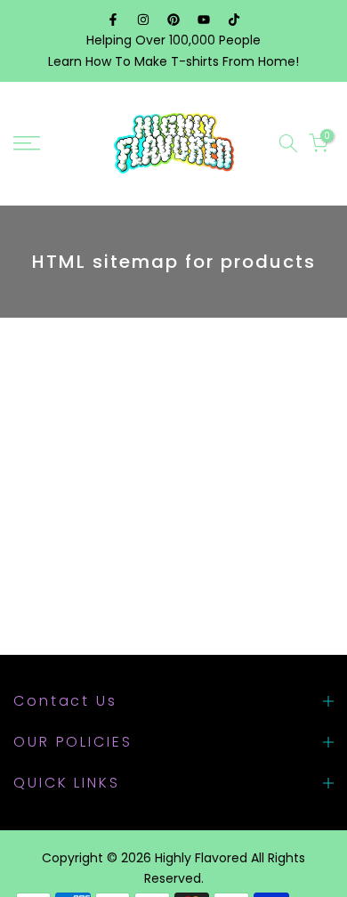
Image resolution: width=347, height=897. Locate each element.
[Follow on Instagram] (143, 19)
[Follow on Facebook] (113, 19)
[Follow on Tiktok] (234, 19)
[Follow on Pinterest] (173, 19)
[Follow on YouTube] (204, 19)
